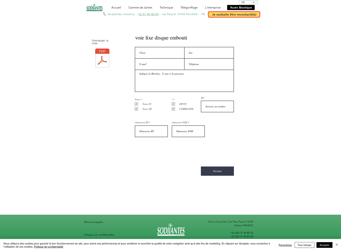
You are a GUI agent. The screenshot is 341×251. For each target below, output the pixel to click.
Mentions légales (93, 222)
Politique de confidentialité (99, 234)
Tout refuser (304, 245)
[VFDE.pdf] (102, 58)
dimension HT (141, 122)
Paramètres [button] (285, 245)
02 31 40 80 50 (149, 14)
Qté (202, 98)
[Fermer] (337, 245)
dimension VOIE (179, 122)
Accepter (324, 245)
